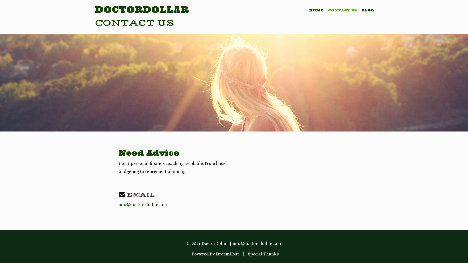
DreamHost (227, 254)
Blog (367, 10)
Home (316, 10)
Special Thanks (263, 254)
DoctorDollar (142, 9)
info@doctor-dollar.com (143, 204)
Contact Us (342, 10)
